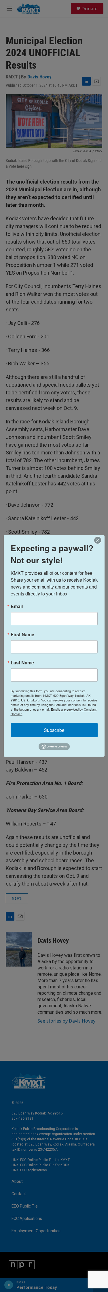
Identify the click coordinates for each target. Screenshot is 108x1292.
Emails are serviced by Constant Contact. (53, 711)
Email (17, 606)
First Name (22, 634)
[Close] (99, 540)
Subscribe (54, 730)
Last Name (22, 662)
